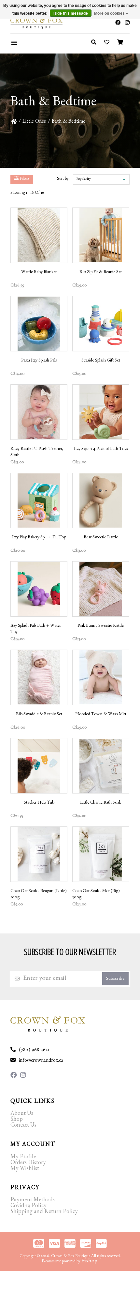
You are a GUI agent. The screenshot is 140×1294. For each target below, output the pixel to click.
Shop (16, 1120)
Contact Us (23, 1126)
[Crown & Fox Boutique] (30, 23)
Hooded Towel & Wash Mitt (100, 714)
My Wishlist (24, 1169)
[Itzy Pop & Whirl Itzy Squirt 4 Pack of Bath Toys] (100, 412)
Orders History (28, 1163)
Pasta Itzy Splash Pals (39, 361)
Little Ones (34, 122)
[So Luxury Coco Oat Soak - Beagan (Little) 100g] (39, 854)
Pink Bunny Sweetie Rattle (100, 626)
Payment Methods (32, 1201)
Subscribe (115, 979)
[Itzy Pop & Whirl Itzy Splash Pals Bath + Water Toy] (39, 589)
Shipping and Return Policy (44, 1212)
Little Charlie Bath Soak (100, 803)
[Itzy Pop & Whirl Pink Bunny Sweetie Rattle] (100, 589)
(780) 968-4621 (34, 1050)
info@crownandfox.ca (41, 1061)
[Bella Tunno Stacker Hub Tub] (39, 765)
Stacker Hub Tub (39, 803)
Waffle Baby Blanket (39, 272)
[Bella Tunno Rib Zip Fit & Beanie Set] (100, 235)
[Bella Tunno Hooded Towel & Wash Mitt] (100, 677)
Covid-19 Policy (28, 1206)
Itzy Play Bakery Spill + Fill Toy (39, 537)
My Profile (23, 1158)
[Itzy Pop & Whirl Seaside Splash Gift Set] (100, 323)
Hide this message (70, 13)
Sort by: (63, 179)
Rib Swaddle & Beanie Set (39, 714)
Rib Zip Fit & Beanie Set (100, 272)
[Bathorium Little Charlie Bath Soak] (100, 765)
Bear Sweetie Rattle (101, 537)
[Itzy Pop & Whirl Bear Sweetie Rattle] (100, 500)
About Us (21, 1114)
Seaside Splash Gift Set (100, 361)
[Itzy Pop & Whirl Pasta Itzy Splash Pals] (39, 323)
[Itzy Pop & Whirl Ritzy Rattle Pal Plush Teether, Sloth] (39, 412)
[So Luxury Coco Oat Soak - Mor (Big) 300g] (100, 854)
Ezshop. (89, 1261)
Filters (24, 179)
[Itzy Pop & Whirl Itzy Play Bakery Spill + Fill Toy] (39, 500)
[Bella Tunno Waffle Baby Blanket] (39, 235)
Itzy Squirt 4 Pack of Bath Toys (101, 449)
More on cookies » (111, 13)
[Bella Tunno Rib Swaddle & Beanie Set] (39, 677)
